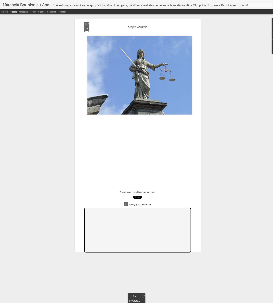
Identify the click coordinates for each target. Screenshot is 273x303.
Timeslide (62, 11)
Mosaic (33, 11)
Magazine (23, 11)
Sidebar (41, 11)
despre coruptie (137, 27)
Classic (4, 11)
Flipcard (13, 11)
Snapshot (51, 11)
